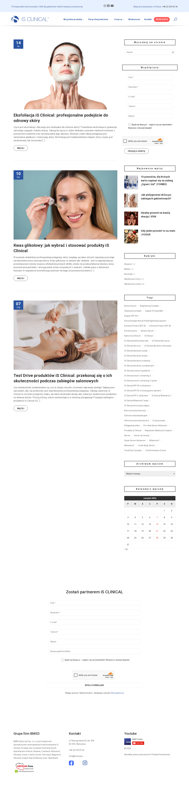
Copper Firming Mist (154, 311)
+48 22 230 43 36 (76, 750)
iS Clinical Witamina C (161, 395)
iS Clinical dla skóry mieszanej (157, 346)
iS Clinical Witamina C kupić (136, 400)
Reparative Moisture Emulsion (158, 430)
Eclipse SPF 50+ (131, 316)
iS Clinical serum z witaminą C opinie (140, 381)
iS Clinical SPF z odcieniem (136, 395)
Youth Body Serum (146, 445)
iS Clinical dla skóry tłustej (135, 356)
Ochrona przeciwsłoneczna (136, 420)
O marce (118, 19)
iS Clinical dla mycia (160, 341)
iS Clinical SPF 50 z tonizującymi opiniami (142, 390)
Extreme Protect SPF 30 (135, 326)
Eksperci (128, 264)
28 (157, 538)
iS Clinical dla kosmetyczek (136, 341)
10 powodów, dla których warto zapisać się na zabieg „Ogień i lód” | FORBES (157, 180)
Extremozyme (130, 331)
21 (157, 531)
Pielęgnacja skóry (132, 425)
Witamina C (154, 440)
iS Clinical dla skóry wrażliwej (137, 361)
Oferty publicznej (117, 693)
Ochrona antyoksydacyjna (135, 415)
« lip (126, 549)
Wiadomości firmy (132, 279)
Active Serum (130, 306)
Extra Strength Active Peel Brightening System (145, 321)
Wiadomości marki (132, 284)
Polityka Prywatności (161, 754)
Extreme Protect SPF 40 (160, 326)
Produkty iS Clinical (132, 430)
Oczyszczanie (158, 420)
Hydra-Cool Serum (132, 336)
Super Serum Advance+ (135, 440)
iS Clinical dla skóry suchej (135, 351)
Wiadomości (134, 19)
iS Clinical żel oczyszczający (136, 405)
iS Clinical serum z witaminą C (137, 376)
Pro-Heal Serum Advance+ (155, 425)
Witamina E (129, 445)
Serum (127, 435)
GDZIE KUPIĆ (162, 19)
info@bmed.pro (76, 756)
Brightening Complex (149, 306)
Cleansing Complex (132, 311)
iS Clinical (148, 336)
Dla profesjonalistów (98, 19)
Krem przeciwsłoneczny (135, 410)
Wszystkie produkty (73, 19)
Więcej (20, 148)
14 (157, 524)
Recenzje (128, 274)
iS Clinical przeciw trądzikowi (137, 371)
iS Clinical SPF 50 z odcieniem (137, 386)
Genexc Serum (147, 331)
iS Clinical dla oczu (132, 346)
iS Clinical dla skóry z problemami (139, 366)
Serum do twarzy (141, 435)
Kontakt (148, 19)
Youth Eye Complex (133, 450)
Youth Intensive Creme (155, 450)
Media (127, 269)
